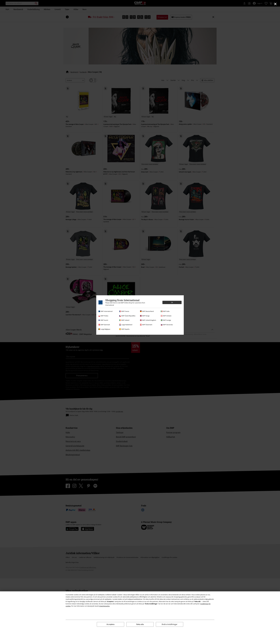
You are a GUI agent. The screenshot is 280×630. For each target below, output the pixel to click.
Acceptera (110, 624)
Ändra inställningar (169, 624)
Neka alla (140, 624)
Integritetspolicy (104, 606)
